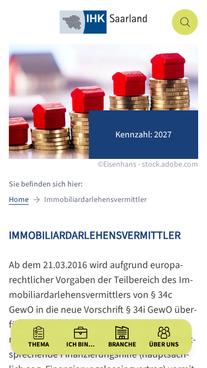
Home (19, 199)
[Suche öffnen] (185, 22)
